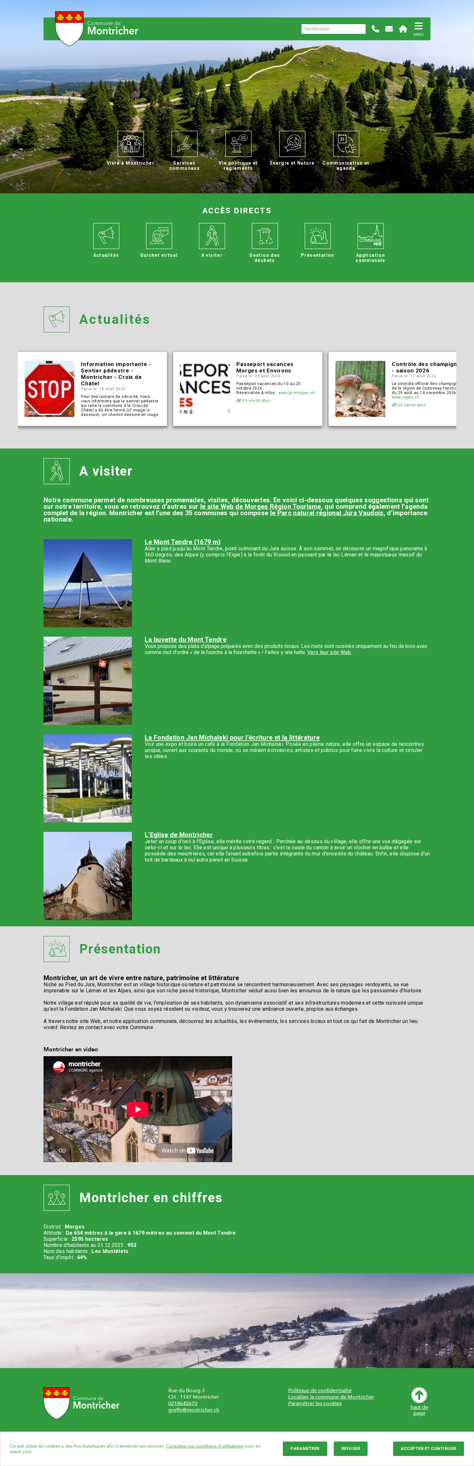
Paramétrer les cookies (314, 1403)
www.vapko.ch (405, 397)
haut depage (419, 1410)
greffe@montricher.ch (193, 1409)
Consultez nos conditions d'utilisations (204, 1446)
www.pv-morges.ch (296, 393)
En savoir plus (256, 400)
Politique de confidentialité (320, 1390)
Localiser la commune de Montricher (331, 1397)
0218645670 (182, 1403)
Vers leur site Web (329, 652)
